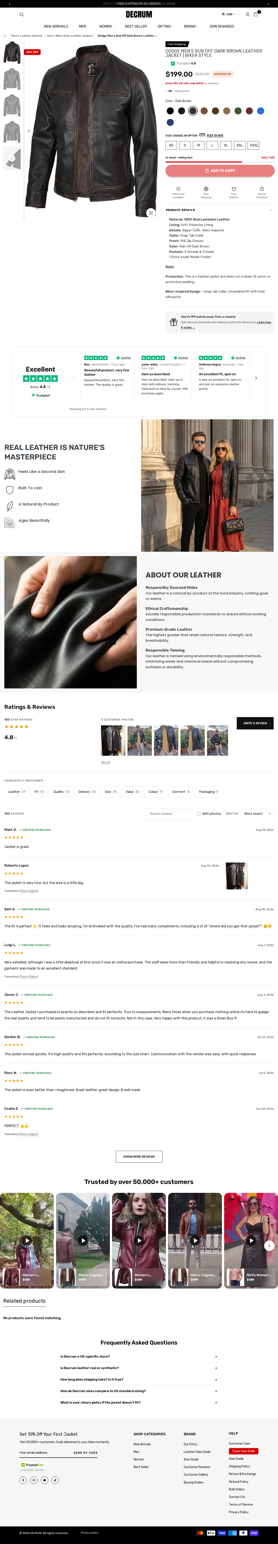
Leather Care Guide (197, 1452)
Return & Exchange (242, 1474)
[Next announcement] (268, 4)
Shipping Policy (239, 1466)
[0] (256, 14)
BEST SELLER (136, 26)
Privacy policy (89, 1532)
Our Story (190, 1444)
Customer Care (239, 1443)
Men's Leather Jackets (26, 35)
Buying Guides (194, 1482)
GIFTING (164, 26)
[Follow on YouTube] (44, 1480)
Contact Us (237, 1497)
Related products (24, 1301)
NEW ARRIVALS (56, 26)
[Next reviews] (256, 378)
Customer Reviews (197, 1467)
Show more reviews (139, 1157)
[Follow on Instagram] (34, 1480)
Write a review (255, 723)
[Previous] (32, 131)
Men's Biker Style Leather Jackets (70, 35)
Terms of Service (241, 1504)
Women (139, 1459)
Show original (28, 891)
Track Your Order (243, 1451)
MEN (82, 26)
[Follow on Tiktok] (55, 1480)
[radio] (170, 111)
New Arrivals (142, 1444)
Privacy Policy (239, 1512)
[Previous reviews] (73, 378)
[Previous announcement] (10, 4)
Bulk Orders (237, 1489)
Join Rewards (221, 26)
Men (136, 1452)
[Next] (151, 131)
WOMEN (105, 26)
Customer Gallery (196, 1475)
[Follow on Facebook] (23, 1480)
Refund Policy (238, 1482)
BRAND (190, 26)
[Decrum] (5, 36)
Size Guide (191, 1459)
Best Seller (141, 1467)
